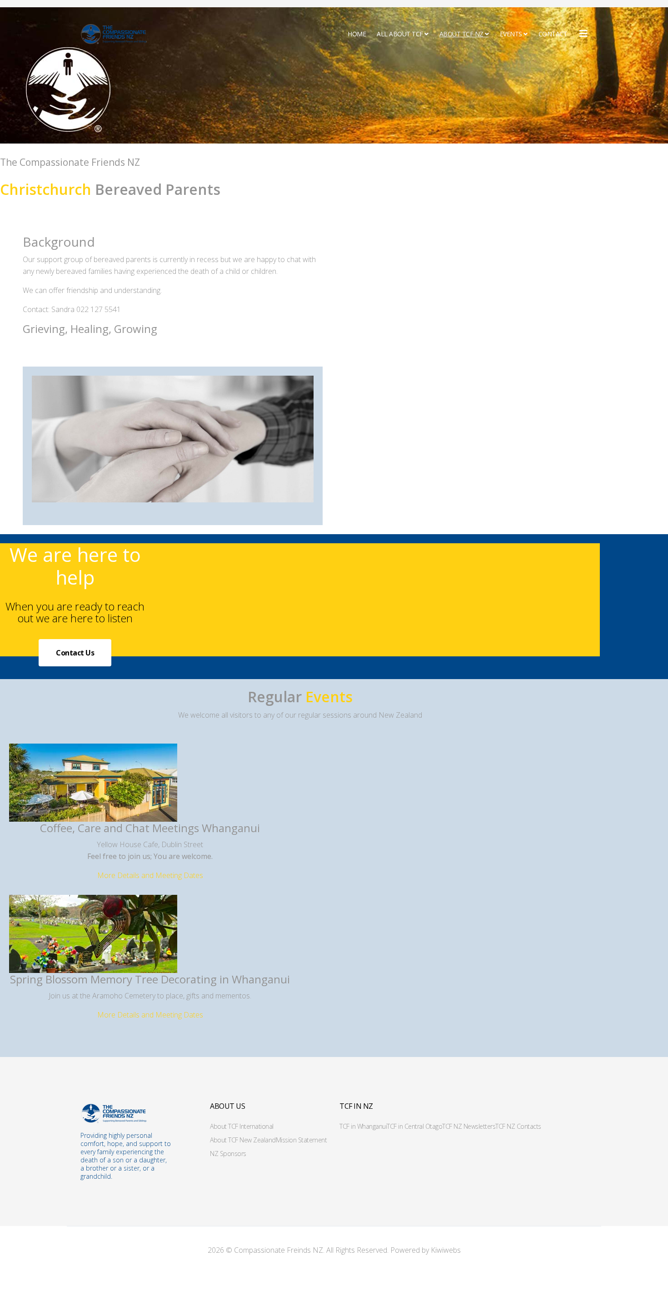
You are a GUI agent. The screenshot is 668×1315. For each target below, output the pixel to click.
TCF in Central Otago (414, 1126)
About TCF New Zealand (243, 1140)
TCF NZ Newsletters (468, 1126)
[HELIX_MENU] (583, 33)
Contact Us (75, 653)
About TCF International (242, 1126)
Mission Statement (301, 1140)
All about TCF (400, 34)
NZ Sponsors (228, 1153)
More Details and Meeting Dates (150, 875)
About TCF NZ (461, 34)
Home (357, 34)
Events (511, 34)
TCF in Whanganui (363, 1126)
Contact (553, 34)
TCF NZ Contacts (518, 1126)
